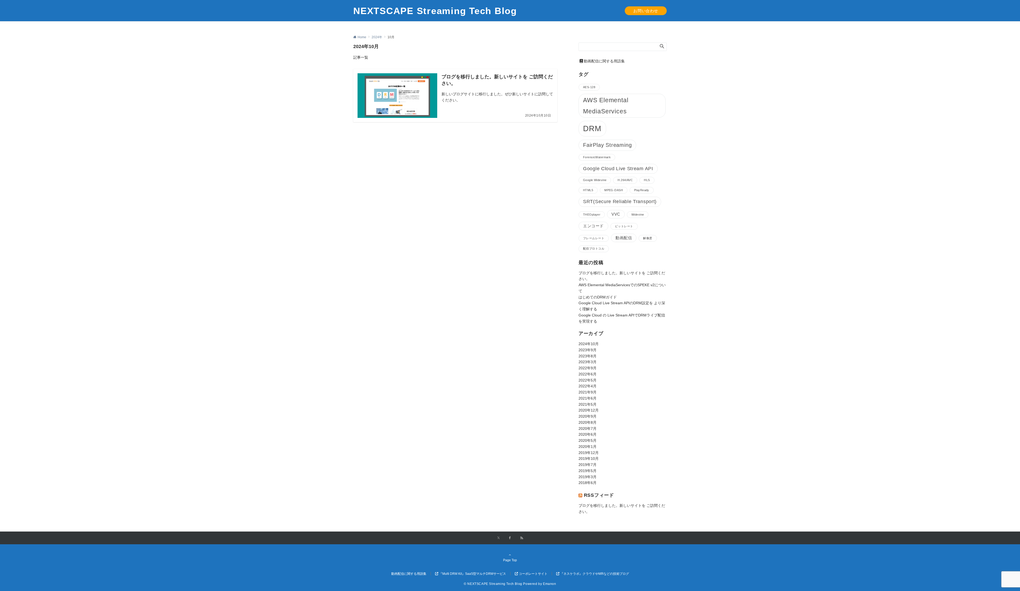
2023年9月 (588, 350)
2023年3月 (588, 362)
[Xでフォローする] (498, 538)
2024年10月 (589, 344)
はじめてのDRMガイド (598, 297)
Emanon (549, 583)
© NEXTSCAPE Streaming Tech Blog (493, 583)
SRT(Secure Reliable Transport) (620, 201)
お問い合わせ (645, 10)
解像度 (647, 238)
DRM (592, 128)
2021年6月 (588, 398)
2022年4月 (588, 386)
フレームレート (593, 238)
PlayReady (641, 190)
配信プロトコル (593, 248)
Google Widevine (594, 180)
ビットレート (624, 226)
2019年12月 (589, 453)
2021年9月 (588, 392)
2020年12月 (589, 410)
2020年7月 (588, 428)
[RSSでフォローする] (521, 538)
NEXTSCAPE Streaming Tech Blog (435, 11)
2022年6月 (588, 374)
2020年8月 (588, 422)
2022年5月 (588, 380)
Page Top (510, 560)
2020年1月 (588, 446)
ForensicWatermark (597, 157)
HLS (647, 180)
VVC (615, 214)
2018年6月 (588, 483)
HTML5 (588, 190)
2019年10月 (589, 458)
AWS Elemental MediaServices (605, 106)
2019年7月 (588, 464)
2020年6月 (588, 434)
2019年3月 (588, 477)
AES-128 (589, 87)
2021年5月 (588, 404)
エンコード (593, 226)
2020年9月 (588, 416)
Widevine (637, 214)
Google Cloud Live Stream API (618, 168)
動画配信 (623, 238)
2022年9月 (588, 368)
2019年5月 (588, 471)
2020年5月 (588, 440)
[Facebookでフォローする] (510, 538)
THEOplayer (591, 214)
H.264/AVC (625, 180)
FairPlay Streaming (607, 145)
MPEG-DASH (613, 190)
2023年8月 (588, 356)
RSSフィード (599, 495)
